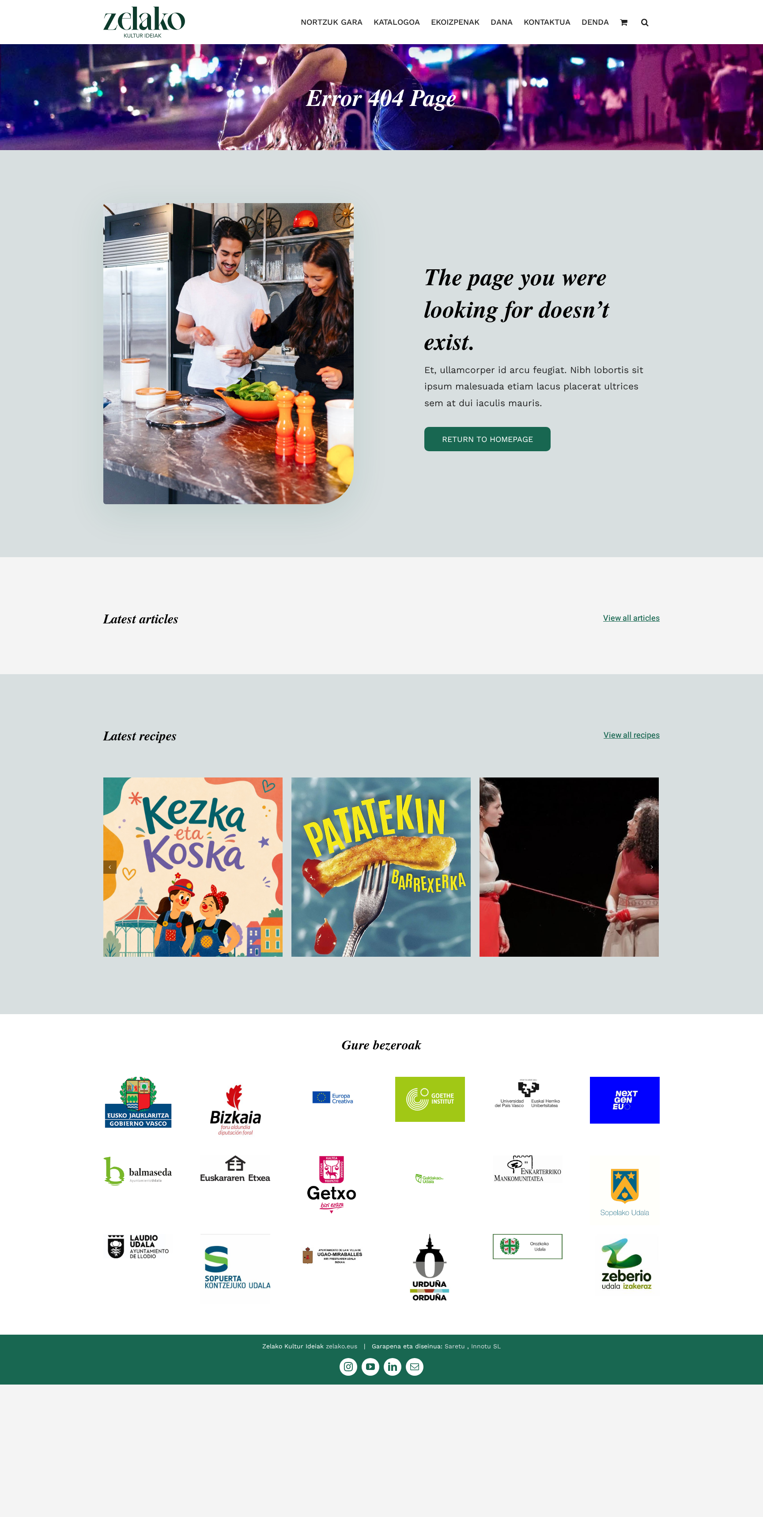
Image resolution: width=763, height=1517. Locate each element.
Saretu (456, 1346)
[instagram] (348, 1367)
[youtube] (370, 1367)
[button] (645, 22)
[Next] (652, 867)
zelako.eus (341, 1346)
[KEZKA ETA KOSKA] (193, 867)
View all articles (631, 618)
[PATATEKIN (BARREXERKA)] (381, 867)
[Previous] (110, 867)
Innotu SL (486, 1346)
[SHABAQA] (569, 867)
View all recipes (632, 735)
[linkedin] (392, 1367)
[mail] (414, 1367)
